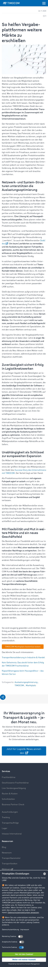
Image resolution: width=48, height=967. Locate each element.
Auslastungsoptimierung (26, 682)
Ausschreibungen (10, 812)
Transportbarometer (11, 858)
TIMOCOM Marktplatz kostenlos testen (22, 647)
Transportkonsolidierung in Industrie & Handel (23, 658)
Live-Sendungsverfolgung (14, 788)
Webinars (6, 869)
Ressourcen (7, 841)
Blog (4, 847)
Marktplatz (31, 685)
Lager (4, 828)
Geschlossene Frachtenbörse (15, 783)
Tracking (6, 817)
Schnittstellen (8, 799)
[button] (3, 697)
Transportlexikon (9, 864)
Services (6, 771)
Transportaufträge (10, 823)
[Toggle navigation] (44, 3)
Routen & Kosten (10, 794)
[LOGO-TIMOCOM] (11, 3)
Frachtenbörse (8, 777)
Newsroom (7, 853)
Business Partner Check (13, 805)
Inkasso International (12, 834)
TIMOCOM (19, 685)
